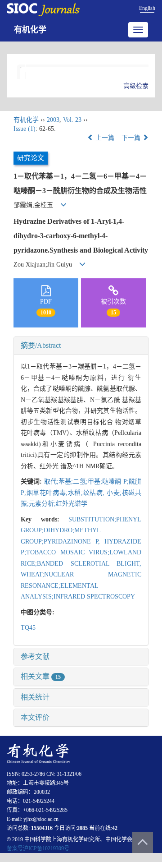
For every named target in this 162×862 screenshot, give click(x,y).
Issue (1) (25, 128)
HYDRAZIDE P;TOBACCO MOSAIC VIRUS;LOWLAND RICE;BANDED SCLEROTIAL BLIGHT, (81, 552)
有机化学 (30, 29)
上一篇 (104, 137)
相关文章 (41, 676)
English (147, 8)
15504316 (42, 828)
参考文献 (35, 656)
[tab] (81, 345)
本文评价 (35, 717)
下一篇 (132, 137)
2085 (82, 828)
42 (114, 828)
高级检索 (135, 86)
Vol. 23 (72, 119)
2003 (53, 119)
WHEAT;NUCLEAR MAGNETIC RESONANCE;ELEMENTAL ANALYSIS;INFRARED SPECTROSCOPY (81, 585)
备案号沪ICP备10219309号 (38, 848)
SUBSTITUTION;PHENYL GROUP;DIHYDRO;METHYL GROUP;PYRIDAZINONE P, (81, 530)
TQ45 (28, 627)
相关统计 (35, 697)
